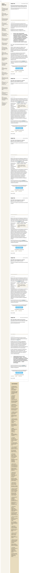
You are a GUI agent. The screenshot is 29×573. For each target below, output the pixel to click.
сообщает (19, 101)
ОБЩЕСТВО (13, 3)
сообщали (23, 120)
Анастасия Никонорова (25, 317)
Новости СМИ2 (13, 73)
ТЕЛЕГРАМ (20, 71)
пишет (18, 339)
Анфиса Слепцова (25, 3)
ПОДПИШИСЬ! (20, 68)
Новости (12, 71)
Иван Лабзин (26, 78)
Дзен (16, 71)
